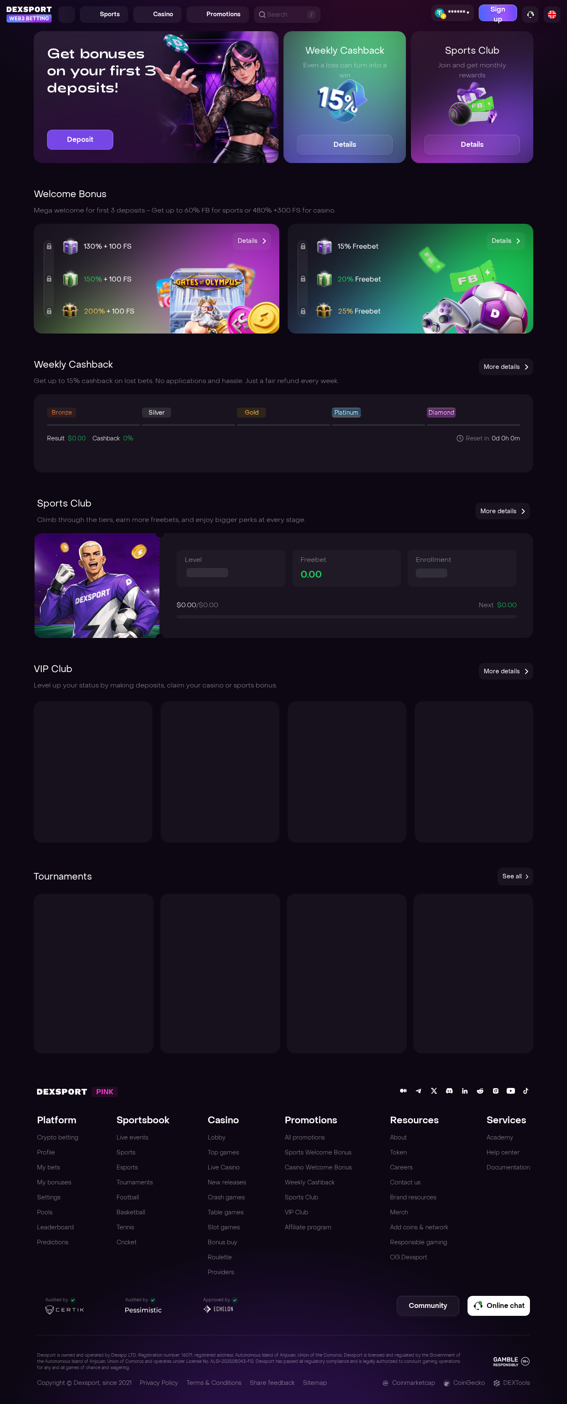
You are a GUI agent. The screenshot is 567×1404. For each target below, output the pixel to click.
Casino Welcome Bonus (318, 1168)
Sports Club (301, 1197)
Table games (226, 1212)
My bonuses (54, 1182)
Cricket (127, 1242)
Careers (401, 1168)
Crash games (226, 1197)
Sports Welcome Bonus (318, 1153)
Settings (48, 1197)
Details (344, 144)
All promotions (305, 1138)
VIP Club (296, 1212)
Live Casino (224, 1168)
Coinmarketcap (413, 1383)
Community (428, 1305)
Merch (399, 1212)
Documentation (508, 1168)
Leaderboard (55, 1227)
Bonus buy (222, 1242)
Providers (221, 1272)
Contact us (405, 1182)
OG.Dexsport (408, 1257)
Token (398, 1153)
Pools (44, 1212)
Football (128, 1197)
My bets (48, 1168)
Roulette (220, 1257)
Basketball (131, 1212)
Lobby (217, 1138)
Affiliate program (308, 1227)
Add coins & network (419, 1227)
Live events (132, 1138)
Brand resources (413, 1197)
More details (502, 367)
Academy (500, 1138)
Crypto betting (57, 1138)
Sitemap (315, 1383)
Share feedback (272, 1383)
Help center (503, 1153)
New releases (227, 1182)
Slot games (224, 1227)
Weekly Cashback (310, 1182)
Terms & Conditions (214, 1383)
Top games (223, 1153)
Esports (127, 1168)
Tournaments (135, 1182)
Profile (46, 1153)
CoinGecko (469, 1383)
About (398, 1138)
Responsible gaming (418, 1242)
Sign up (497, 13)
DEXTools (516, 1383)
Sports (126, 1153)
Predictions (52, 1242)
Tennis (125, 1227)
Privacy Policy (159, 1383)
